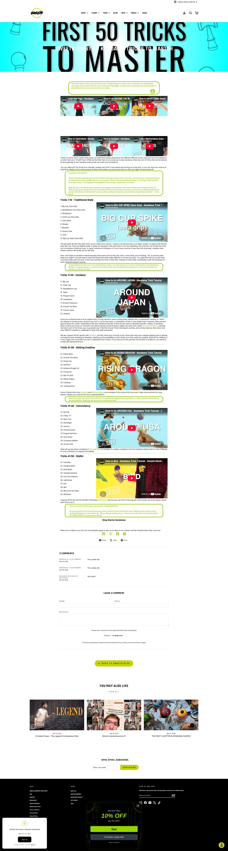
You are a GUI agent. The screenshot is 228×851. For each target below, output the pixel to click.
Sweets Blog (116, 40)
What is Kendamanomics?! (114, 736)
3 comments (109, 43)
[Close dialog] (138, 806)
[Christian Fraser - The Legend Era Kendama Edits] (57, 715)
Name (62, 601)
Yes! (114, 829)
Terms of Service (136, 642)
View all (114, 691)
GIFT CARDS (74, 800)
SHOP (83, 13)
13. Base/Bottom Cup (68, 289)
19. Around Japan (67, 310)
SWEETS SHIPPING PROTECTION (38, 791)
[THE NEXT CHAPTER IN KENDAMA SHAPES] (171, 715)
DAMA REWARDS (35, 803)
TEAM (105, 13)
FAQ (31, 794)
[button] (221, 845)
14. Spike (64, 292)
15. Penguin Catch (67, 296)
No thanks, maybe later (114, 837)
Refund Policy (34, 816)
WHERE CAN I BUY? (35, 807)
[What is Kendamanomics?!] (114, 715)
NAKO (144, 13)
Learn (95, 13)
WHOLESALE (33, 800)
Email (118, 601)
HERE (116, 86)
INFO (123, 13)
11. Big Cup (64, 281)
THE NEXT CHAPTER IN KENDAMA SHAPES (171, 736)
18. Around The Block (68, 306)
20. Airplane (65, 314)
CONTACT (32, 797)
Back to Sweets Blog (115, 663)
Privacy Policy (122, 642)
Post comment (114, 636)
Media (134, 13)
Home (109, 40)
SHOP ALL (73, 791)
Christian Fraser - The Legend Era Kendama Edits (56, 736)
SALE (72, 803)
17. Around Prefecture (68, 303)
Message (64, 612)
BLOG (115, 13)
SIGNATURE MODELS (76, 797)
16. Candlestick (66, 299)
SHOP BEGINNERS (76, 794)
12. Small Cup (65, 285)
